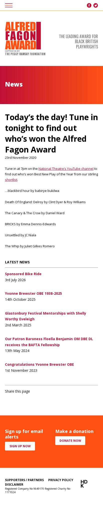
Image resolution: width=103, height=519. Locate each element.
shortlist (11, 179)
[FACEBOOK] (89, 5)
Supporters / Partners (24, 480)
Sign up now (20, 446)
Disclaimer (14, 484)
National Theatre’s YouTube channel (66, 168)
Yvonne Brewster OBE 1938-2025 (33, 293)
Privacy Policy (60, 480)
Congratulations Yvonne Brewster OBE (39, 364)
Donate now (70, 440)
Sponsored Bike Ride (23, 273)
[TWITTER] (95, 5)
